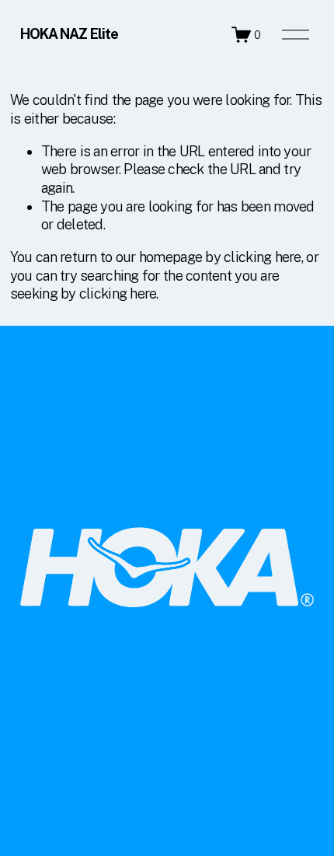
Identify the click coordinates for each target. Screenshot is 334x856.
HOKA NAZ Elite (69, 34)
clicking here (262, 257)
